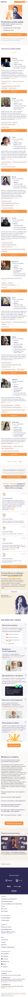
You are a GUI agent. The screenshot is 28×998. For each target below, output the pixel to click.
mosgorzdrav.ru (5, 982)
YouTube (5, 959)
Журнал (5, 966)
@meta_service (11, 732)
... (17, 461)
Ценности (4, 944)
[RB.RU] (8, 880)
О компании (4, 940)
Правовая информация (7, 947)
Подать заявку (5, 920)
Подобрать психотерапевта (9, 899)
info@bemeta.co (16, 730)
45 (19, 461)
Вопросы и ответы (6, 927)
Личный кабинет (5, 918)
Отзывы (3, 942)
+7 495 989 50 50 (5, 984)
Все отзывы (4, 911)
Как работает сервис (7, 901)
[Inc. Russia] (9, 886)
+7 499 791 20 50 (5, 977)
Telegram (5, 956)
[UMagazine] (19, 880)
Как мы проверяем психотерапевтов (11, 904)
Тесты (2, 906)
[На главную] (3, 2)
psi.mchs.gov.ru (9, 988)
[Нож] (14, 891)
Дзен (4, 964)
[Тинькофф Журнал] (17, 886)
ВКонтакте (6, 961)
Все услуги (4, 908)
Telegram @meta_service (8, 932)
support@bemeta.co (6, 929)
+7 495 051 (4, 973)
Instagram (6, 954)
